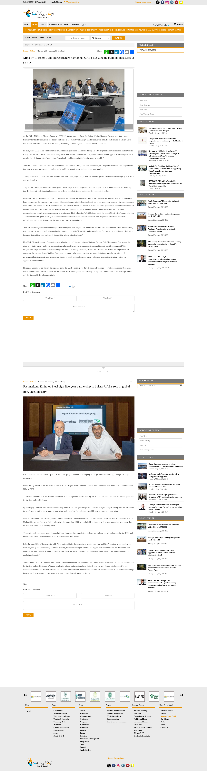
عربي (84, 24)
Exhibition (84, 727)
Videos (163, 725)
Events (81, 705)
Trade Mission (85, 750)
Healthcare (120, 30)
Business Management (115, 713)
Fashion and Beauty (141, 719)
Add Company (145, 105)
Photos (163, 722)
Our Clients (165, 719)
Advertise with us (73, 2)
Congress (83, 722)
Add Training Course (147, 114)
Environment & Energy (65, 30)
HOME (27, 24)
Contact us (164, 727)
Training (108, 705)
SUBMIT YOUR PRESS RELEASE (38, 37)
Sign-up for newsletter (143, 2)
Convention (84, 725)
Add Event (143, 110)
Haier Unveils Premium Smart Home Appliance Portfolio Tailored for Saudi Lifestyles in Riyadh (161, 229)
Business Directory (138, 705)
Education (137, 713)
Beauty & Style (174, 30)
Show (82, 744)
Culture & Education (136, 30)
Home (27, 705)
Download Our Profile (168, 716)
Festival (83, 730)
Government (30, 30)
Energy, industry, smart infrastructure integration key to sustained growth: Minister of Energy (166, 141)
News (27, 45)
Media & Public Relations (143, 727)
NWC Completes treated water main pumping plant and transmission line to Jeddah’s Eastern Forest (164, 244)
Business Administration (116, 711)
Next (181, 695)
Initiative (83, 736)
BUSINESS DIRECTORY (58, 24)
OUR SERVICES (146, 45)
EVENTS (42, 24)
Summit (83, 747)
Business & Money (46, 30)
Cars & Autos (153, 30)
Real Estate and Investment (117, 722)
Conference (84, 719)
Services (163, 713)
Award (82, 711)
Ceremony (84, 713)
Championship (85, 716)
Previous (25, 695)
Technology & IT (106, 30)
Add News (143, 100)
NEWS (34, 24)
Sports (163, 30)
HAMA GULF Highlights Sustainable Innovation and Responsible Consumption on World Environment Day (165, 183)
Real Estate (138, 730)
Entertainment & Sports (142, 716)
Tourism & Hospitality (87, 30)
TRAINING (75, 24)
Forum (82, 733)
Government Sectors (141, 722)
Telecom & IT (139, 733)
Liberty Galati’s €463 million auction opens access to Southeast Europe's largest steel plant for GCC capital (165, 507)
